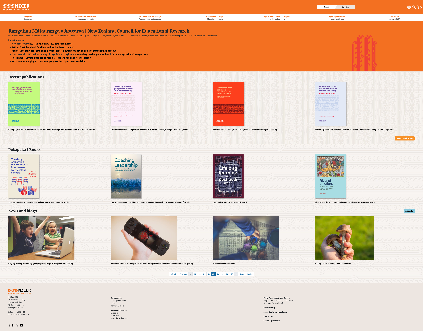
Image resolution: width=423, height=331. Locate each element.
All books (409, 211)
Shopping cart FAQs (271, 321)
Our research (116, 298)
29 (195, 274)
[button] (28, 17)
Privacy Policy (269, 308)
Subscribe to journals (119, 318)
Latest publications (118, 301)
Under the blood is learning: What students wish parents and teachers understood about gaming (152, 264)
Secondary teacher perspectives (92, 54)
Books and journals (119, 310)
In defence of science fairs (224, 264)
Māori (326, 7)
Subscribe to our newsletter (275, 312)
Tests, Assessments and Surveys (276, 298)
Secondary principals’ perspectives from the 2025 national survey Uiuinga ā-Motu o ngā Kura (354, 130)
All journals (115, 316)
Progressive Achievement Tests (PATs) (278, 301)
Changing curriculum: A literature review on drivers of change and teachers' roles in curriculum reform (51, 130)
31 (205, 274)
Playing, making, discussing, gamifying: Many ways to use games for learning (40, 264)
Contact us (268, 316)
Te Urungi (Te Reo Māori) (273, 303)
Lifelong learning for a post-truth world (230, 202)
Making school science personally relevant (333, 264)
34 (218, 274)
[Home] (17, 7)
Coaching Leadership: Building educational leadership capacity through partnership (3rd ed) (150, 202)
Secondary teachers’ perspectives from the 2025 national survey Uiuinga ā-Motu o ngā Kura (149, 130)
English (345, 7)
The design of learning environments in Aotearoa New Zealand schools (38, 202)
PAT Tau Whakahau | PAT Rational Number (51, 43)
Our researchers (117, 306)
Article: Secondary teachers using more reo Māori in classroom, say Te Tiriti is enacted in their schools (64, 50)
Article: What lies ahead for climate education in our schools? (43, 47)
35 (223, 274)
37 (232, 274)
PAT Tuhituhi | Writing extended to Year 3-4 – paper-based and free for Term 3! (51, 58)
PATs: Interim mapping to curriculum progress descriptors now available (48, 61)
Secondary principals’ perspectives (130, 54)
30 (200, 274)
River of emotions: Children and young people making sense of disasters (345, 202)
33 (214, 274)
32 (209, 274)
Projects (114, 303)
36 (228, 274)
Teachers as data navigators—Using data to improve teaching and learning (245, 130)
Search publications (404, 138)
